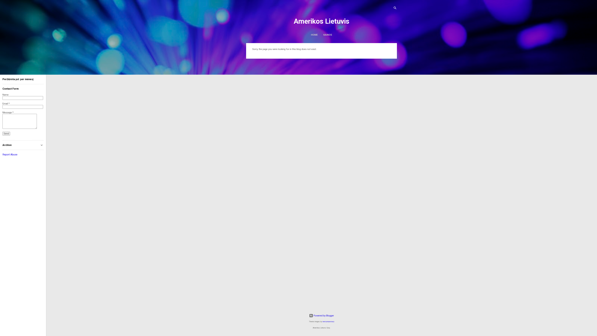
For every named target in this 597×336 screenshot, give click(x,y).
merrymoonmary (328, 322)
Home (314, 34)
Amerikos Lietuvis (321, 21)
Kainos (327, 34)
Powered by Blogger (323, 315)
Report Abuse (9, 154)
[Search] (395, 8)
